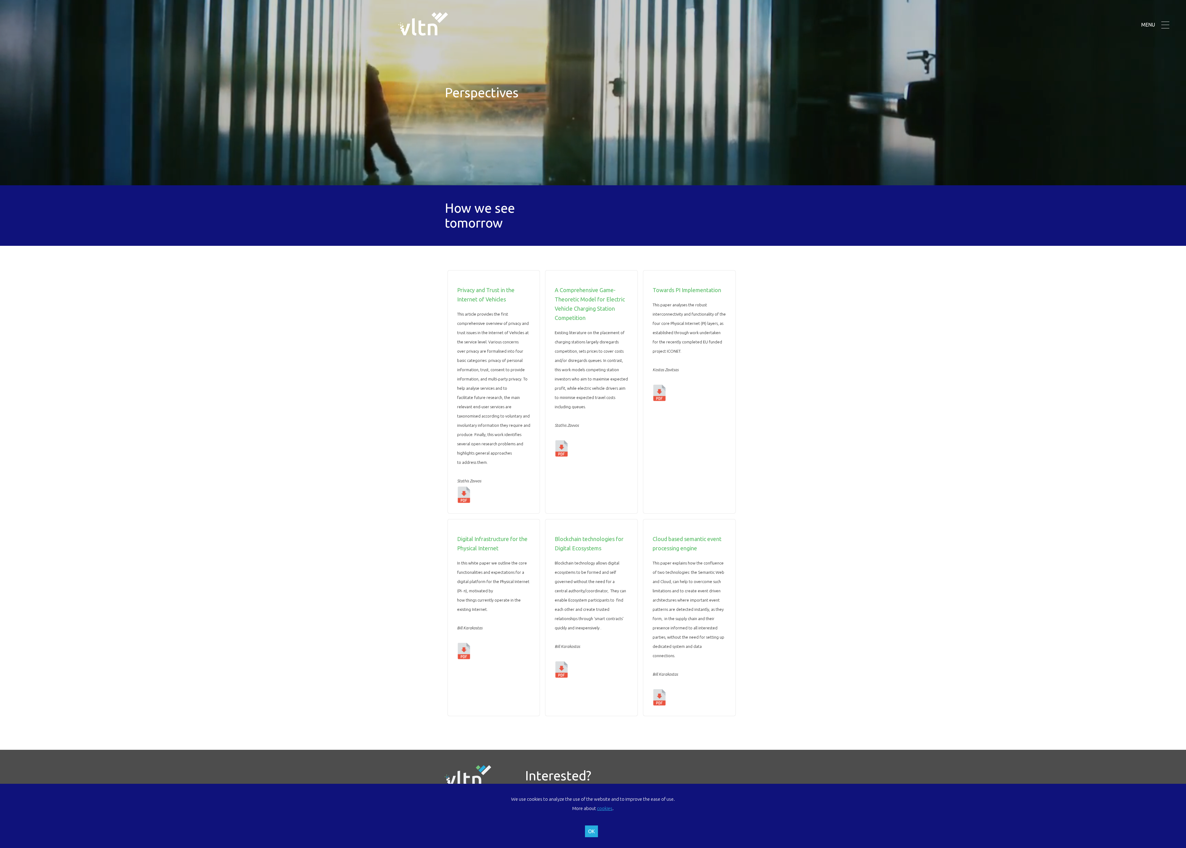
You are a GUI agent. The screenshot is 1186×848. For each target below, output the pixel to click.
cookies (604, 808)
